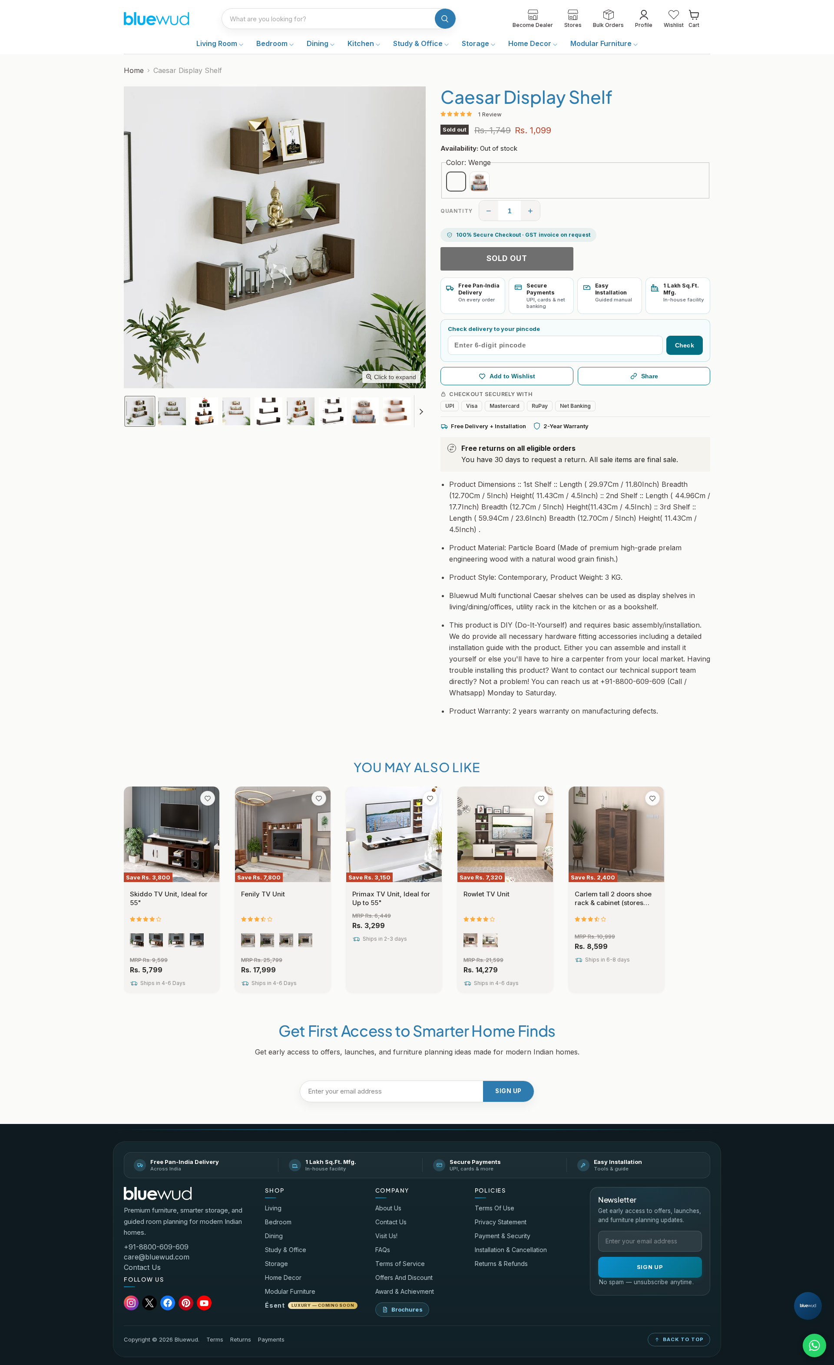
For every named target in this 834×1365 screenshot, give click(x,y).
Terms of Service (400, 1263)
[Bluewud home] (158, 1193)
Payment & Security (502, 1235)
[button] (140, 411)
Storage (476, 43)
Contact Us (142, 1267)
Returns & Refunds (501, 1263)
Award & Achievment (404, 1291)
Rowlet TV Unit (486, 894)
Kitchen (362, 43)
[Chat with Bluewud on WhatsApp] (814, 1345)
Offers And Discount (404, 1277)
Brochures (407, 1309)
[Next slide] (421, 411)
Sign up (508, 1090)
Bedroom (272, 43)
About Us (388, 1208)
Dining (318, 43)
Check (684, 345)
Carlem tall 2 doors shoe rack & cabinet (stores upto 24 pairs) (613, 902)
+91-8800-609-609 (156, 1247)
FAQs (382, 1249)
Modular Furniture (601, 43)
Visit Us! (386, 1235)
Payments (271, 1339)
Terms (214, 1339)
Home (134, 70)
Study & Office (418, 43)
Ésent (309, 1305)
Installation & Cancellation (511, 1249)
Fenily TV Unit (263, 894)
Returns (240, 1339)
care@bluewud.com (156, 1257)
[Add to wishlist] (207, 798)
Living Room (217, 43)
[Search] (445, 19)
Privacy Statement (500, 1222)
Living (273, 1208)
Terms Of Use (494, 1208)
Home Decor (530, 43)
